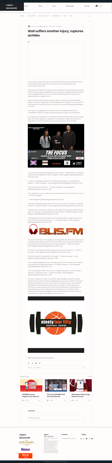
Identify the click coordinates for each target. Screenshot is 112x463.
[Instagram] (81, 438)
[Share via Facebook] (28, 363)
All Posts (22, 16)
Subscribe (45, 1)
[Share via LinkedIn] (36, 363)
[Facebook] (89, 438)
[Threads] (86, 438)
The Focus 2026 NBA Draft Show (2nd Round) (56, 395)
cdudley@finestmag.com (69, 438)
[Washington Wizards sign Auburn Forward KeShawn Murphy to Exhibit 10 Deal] (81, 385)
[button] (90, 16)
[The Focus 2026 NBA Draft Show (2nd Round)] (56, 385)
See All (90, 376)
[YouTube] (92, 438)
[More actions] (83, 26)
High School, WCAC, (44, 16)
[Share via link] (39, 363)
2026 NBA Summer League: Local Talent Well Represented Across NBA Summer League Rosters (31, 395)
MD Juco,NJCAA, (32, 16)
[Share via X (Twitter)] (32, 363)
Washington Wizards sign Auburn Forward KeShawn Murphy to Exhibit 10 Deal (81, 395)
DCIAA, (65, 16)
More (71, 16)
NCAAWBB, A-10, (56, 16)
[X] (83, 438)
